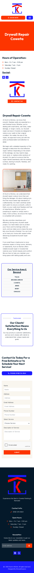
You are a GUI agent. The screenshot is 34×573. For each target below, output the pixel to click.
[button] (30, 18)
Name (6, 386)
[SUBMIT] (29, 545)
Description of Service (11, 428)
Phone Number (9, 411)
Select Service (9, 419)
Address (6, 394)
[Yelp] (7, 77)
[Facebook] (3, 77)
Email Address (8, 402)
